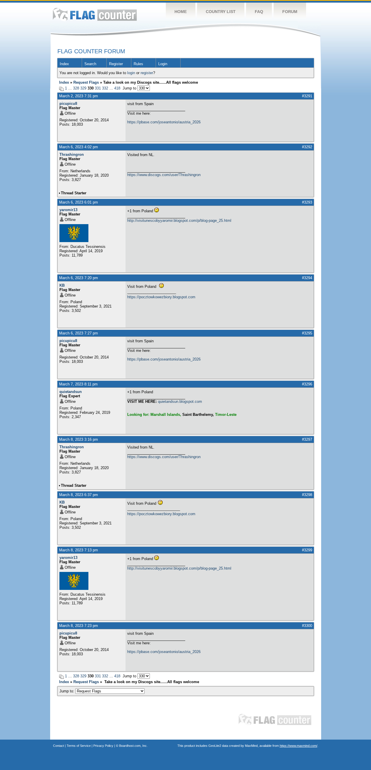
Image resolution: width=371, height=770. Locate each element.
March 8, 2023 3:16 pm (78, 439)
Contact (58, 745)
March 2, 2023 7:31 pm (78, 96)
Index (64, 64)
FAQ (259, 11)
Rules (138, 64)
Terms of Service (79, 745)
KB (62, 285)
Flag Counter (95, 14)
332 (105, 88)
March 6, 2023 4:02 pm (78, 147)
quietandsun (70, 391)
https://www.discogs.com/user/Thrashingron (164, 175)
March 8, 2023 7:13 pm (78, 550)
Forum (289, 11)
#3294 (307, 278)
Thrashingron (71, 154)
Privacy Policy (103, 745)
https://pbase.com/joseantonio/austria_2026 (164, 122)
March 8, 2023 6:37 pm (78, 495)
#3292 (307, 147)
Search (90, 64)
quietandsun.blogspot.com (180, 401)
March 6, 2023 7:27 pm (78, 333)
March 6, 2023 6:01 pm (78, 202)
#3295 (307, 333)
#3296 (307, 384)
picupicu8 (68, 103)
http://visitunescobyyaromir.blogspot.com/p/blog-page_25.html (179, 220)
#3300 (307, 625)
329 (83, 88)
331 (98, 88)
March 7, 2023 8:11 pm (78, 384)
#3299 (307, 550)
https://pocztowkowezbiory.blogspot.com (161, 297)
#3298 (307, 495)
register (147, 73)
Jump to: (67, 691)
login (131, 73)
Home (180, 11)
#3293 (307, 202)
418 (117, 88)
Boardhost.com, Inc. (133, 745)
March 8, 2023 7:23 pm (78, 625)
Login (162, 64)
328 (76, 88)
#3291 (307, 96)
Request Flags (86, 82)
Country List (221, 11)
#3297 (307, 439)
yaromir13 (68, 210)
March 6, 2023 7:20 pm (78, 278)
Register (116, 64)
